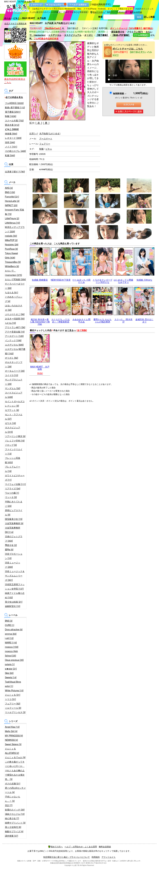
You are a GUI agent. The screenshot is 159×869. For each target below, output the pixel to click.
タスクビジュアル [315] (12, 429)
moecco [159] (11, 646)
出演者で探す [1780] (15, 171)
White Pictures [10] (14, 690)
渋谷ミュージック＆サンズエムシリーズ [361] (15, 575)
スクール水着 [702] (14, 120)
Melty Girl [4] (11, 731)
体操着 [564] (11, 133)
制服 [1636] (10, 116)
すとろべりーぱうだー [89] (15, 286)
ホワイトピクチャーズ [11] (15, 477)
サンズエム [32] (12, 388)
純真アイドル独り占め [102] (15, 595)
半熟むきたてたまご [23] (13, 503)
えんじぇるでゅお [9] (15, 757)
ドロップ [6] (11, 444)
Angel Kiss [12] (12, 726)
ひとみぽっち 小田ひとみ (82, 281)
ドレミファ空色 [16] (15, 440)
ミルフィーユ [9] (13, 707)
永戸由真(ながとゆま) (49, 133)
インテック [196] (13, 340)
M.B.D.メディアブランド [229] (15, 229)
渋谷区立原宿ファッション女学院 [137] (15, 586)
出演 (33, 133)
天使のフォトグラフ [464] (13, 538)
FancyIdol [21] (12, 196)
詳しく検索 (149, 16)
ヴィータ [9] (11, 497)
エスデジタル (54, 35)
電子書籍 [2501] (12, 111)
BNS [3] (8, 620)
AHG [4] (9, 187)
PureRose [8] (11, 248)
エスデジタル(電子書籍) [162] (15, 351)
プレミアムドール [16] (12, 469)
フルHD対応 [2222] (14, 103)
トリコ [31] (10, 699)
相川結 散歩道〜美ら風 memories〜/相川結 (40, 322)
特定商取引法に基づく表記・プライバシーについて (66, 856)
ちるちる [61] (11, 292)
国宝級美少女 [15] (13, 518)
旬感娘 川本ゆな (144, 279)
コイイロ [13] (11, 375)
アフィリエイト (109, 856)
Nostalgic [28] (11, 244)
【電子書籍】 (102, 35)
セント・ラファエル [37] (13, 416)
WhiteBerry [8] (12, 266)
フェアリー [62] (12, 703)
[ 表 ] (39, 123)
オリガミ (88, 35)
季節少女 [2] (11, 545)
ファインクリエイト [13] (13, 451)
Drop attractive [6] (14, 629)
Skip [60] (9, 673)
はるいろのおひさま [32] (13, 307)
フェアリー (44, 143)
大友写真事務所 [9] (14, 523)
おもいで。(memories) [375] (13, 272)
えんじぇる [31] (12, 694)
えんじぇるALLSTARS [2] (12, 750)
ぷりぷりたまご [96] (15, 314)
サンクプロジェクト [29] (13, 381)
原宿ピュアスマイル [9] (13, 512)
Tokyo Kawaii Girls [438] (11, 255)
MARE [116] (11, 642)
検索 (100, 16)
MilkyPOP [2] (11, 240)
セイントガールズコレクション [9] (15, 403)
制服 (41, 148)
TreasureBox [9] (13, 261)
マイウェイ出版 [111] (15, 484)
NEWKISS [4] (11, 739)
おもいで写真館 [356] (15, 279)
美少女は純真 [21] (13, 601)
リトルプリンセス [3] (15, 712)
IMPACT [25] (11, 205)
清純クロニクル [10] (15, 813)
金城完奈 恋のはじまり (144, 320)
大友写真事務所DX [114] (12, 530)
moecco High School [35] (11, 653)
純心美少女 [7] (12, 818)
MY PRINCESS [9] (14, 735)
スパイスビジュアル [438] (13, 394)
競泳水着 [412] (12, 124)
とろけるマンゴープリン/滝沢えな (102, 281)
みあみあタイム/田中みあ (82, 320)
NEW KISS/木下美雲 (60, 279)
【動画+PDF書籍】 (121, 35)
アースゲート (45, 138)
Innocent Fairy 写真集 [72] (14, 211)
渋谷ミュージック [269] (12, 564)
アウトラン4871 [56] (15, 327)
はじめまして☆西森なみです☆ (123, 281)
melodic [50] (11, 235)
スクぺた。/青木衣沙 (123, 320)
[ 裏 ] (46, 123)
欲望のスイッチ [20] (15, 809)
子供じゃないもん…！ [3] (12, 798)
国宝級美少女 (117, 31)
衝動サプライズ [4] (14, 831)
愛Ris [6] (9, 549)
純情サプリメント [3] (15, 822)
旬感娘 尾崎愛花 (40, 279)
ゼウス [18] (10, 423)
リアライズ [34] (12, 488)
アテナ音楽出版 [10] (15, 331)
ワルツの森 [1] (12, 492)
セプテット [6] (12, 410)
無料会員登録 (136, 12)
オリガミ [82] (11, 357)
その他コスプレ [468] (15, 150)
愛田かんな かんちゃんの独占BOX (102, 320)
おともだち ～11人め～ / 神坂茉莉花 (61, 320)
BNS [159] (10, 192)
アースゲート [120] (14, 335)
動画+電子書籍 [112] (15, 107)
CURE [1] (9, 625)
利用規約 (96, 856)
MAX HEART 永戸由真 (39, 367)
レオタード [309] (13, 137)
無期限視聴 (119, 93)
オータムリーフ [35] (15, 370)
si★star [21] (11, 668)
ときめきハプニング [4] (13, 299)
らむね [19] (10, 322)
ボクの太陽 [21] (12, 783)
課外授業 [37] (11, 835)
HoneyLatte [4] (12, 200)
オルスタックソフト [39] (13, 364)
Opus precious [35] (14, 659)
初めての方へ (99, 12)
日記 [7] (8, 805)
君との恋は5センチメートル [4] (15, 790)
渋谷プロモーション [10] (13, 556)
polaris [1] (10, 664)
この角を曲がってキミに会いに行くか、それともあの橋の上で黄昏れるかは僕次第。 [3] (15, 770)
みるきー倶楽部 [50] (15, 318)
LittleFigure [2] (12, 218)
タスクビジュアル (73, 35)
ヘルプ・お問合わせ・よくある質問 (81, 846)
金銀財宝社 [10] (12, 606)
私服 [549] (10, 155)
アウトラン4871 (135, 31)
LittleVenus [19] (12, 222)
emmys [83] (10, 633)
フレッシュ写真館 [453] (12, 460)
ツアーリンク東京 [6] (15, 436)
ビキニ (16, 18)
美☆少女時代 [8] (13, 827)
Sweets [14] (10, 677)
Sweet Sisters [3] (13, 744)
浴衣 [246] (10, 142)
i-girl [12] (9, 638)
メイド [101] (11, 146)
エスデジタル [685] (14, 344)
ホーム (7, 18)
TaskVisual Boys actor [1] (13, 684)
